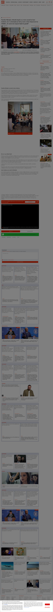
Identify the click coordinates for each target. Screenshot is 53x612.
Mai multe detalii (6, 604)
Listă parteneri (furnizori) (26, 607)
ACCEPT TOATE (47, 604)
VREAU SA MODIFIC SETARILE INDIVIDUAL (47, 607)
